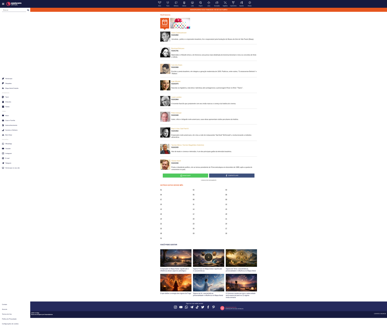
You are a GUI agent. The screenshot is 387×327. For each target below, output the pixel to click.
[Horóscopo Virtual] (14, 4)
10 (161, 204)
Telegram (8, 163)
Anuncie (4, 309)
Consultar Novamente (208, 180)
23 (193, 223)
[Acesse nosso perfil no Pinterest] (213, 307)
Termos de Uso (7, 314)
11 (193, 204)
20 (193, 219)
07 (161, 199)
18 (226, 214)
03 (226, 189)
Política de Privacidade (9, 319)
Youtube (8, 148)
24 (226, 223)
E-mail (7, 158)
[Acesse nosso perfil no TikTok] (197, 307)
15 (226, 209)
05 (193, 194)
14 (193, 209)
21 (226, 219)
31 (161, 238)
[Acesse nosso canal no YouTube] (181, 307)
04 (161, 194)
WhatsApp (8, 143)
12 (226, 204)
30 (226, 233)
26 (193, 228)
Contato (4, 304)
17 (193, 214)
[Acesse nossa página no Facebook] (208, 307)
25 (161, 228)
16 (161, 214)
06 (226, 194)
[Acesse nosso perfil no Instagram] (175, 307)
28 (161, 233)
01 (161, 189)
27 (226, 228)
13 (161, 209)
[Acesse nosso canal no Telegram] (192, 307)
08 (193, 199)
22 (161, 223)
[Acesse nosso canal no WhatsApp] (186, 307)
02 (193, 189)
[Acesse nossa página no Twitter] (202, 307)
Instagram (8, 153)
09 (226, 199)
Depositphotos (48, 314)
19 (161, 219)
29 (193, 233)
